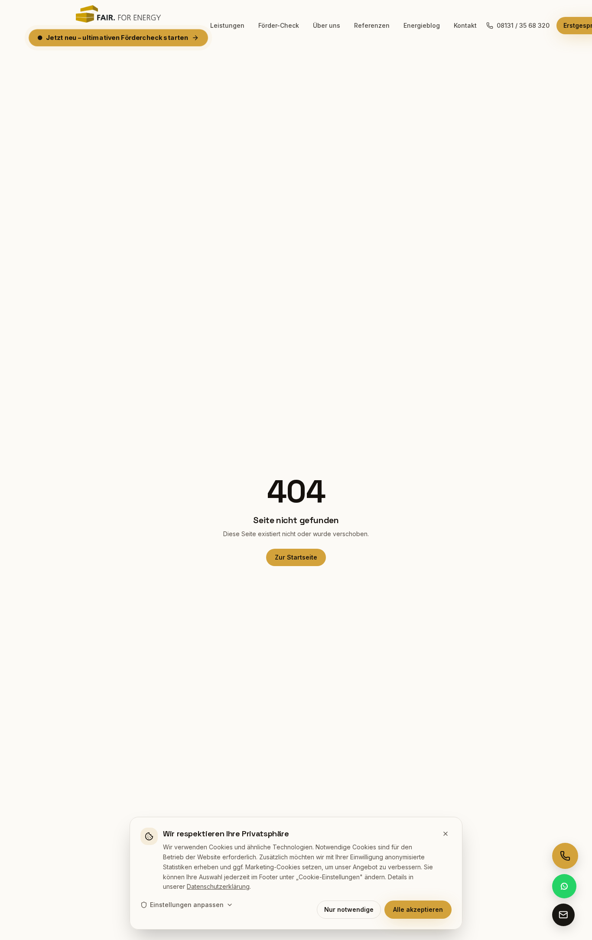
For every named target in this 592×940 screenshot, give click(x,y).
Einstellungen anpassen (187, 904)
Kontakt (465, 25)
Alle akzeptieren (418, 909)
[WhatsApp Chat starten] (564, 886)
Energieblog (421, 25)
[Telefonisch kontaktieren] (565, 856)
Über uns (326, 25)
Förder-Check (278, 25)
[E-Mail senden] (563, 915)
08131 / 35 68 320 (523, 25)
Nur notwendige (349, 909)
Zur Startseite (296, 557)
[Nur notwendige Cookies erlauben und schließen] (445, 834)
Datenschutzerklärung (218, 886)
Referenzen (372, 25)
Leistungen (227, 25)
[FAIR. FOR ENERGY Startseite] (118, 14)
